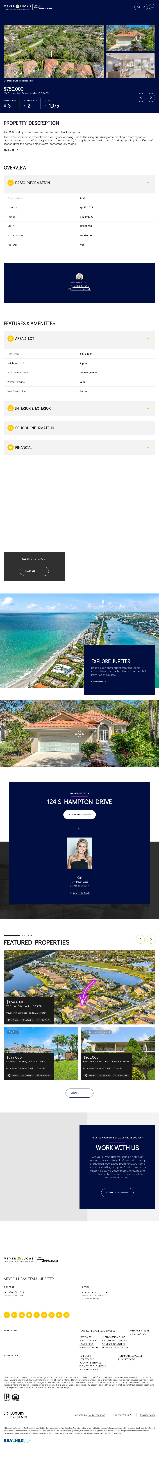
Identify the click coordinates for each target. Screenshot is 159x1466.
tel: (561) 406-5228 (14, 1292)
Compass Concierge (113, 1344)
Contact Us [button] (108, 1330)
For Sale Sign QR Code (114, 1340)
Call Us (141, 7)
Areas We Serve (88, 1340)
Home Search (87, 1344)
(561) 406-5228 (81, 286)
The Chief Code (126, 1359)
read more (97, 681)
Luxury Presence (96, 1415)
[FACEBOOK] (7, 1315)
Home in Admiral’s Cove (115, 1347)
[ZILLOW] (66, 1315)
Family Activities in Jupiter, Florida (138, 1332)
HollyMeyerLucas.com (130, 1355)
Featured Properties (91, 1330)
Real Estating (87, 1359)
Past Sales (85, 1337)
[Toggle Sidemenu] (152, 7)
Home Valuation (89, 1347)
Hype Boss (85, 1355)
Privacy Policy (147, 1415)
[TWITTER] (37, 1315)
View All (130, 65)
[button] (117, 1192)
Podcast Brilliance (90, 1362)
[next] (151, 939)
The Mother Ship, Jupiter (95, 1292)
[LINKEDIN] (22, 1315)
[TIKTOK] (44, 1315)
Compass (104, 1377)
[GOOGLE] (59, 1315)
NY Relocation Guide (113, 1337)
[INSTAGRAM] (14, 1315)
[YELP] (51, 1315)
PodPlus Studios (89, 1369)
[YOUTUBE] (29, 1315)
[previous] (140, 939)
